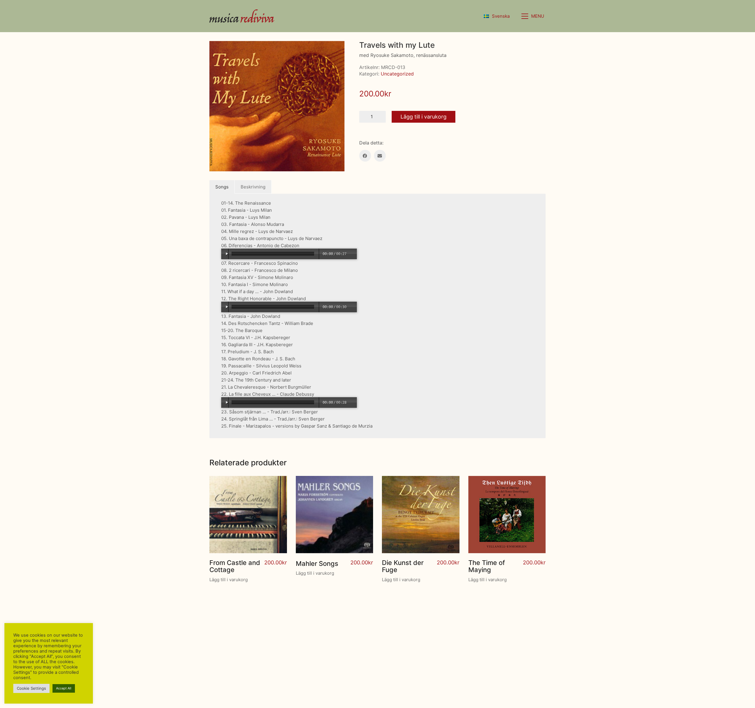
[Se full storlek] (217, 50)
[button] (533, 16)
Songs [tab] (222, 187)
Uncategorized (397, 74)
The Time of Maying (486, 566)
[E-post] (380, 156)
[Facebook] (365, 156)
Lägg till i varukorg (424, 117)
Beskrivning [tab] (253, 187)
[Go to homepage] (241, 16)
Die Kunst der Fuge (403, 566)
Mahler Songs (317, 563)
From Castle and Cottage (234, 566)
